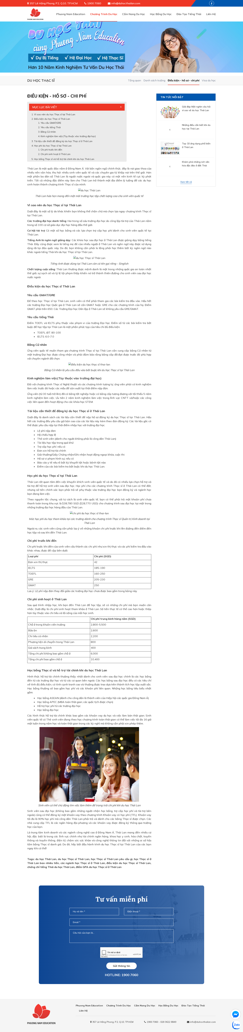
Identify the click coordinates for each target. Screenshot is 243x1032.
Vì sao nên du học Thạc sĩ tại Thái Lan (54, 114)
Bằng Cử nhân (48, 131)
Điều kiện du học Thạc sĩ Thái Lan (52, 118)
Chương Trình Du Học (103, 14)
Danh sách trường (154, 80)
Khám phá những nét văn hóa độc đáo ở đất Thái (195, 163)
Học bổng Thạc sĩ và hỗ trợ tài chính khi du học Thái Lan (64, 159)
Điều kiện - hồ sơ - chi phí (183, 80)
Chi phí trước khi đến (51, 149)
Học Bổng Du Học (161, 14)
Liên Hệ (211, 14)
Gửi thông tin (121, 966)
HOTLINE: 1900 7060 (121, 975)
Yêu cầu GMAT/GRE (51, 122)
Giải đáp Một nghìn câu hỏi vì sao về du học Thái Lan (196, 108)
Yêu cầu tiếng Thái (51, 127)
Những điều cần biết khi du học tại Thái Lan (196, 127)
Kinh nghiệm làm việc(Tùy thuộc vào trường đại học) (68, 136)
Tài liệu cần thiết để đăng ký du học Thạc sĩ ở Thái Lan (63, 141)
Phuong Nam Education (70, 14)
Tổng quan (134, 80)
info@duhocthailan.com (125, 3)
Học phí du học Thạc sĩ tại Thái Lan (53, 145)
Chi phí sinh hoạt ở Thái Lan (55, 154)
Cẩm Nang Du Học (133, 14)
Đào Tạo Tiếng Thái (189, 14)
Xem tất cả (186, 181)
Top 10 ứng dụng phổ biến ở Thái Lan (196, 145)
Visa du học (209, 80)
